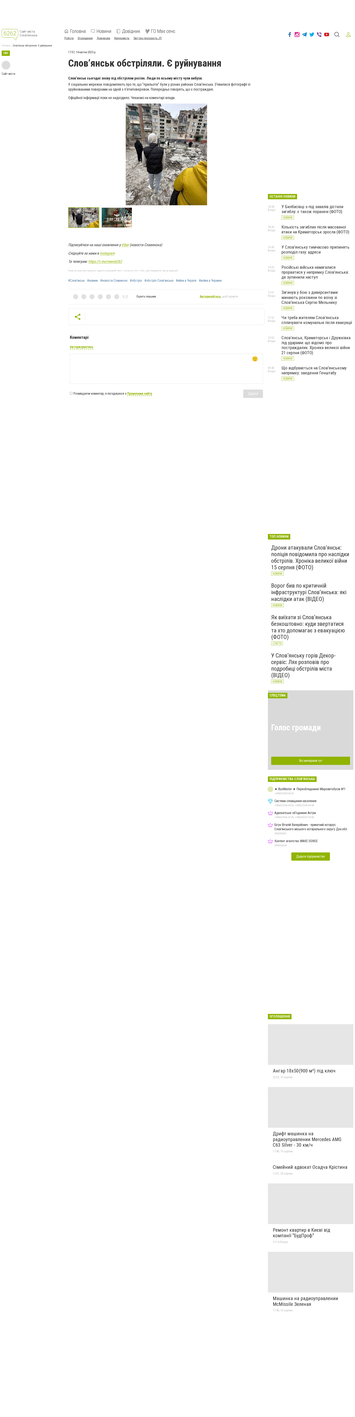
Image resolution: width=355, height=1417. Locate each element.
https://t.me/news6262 (105, 261)
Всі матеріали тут (310, 761)
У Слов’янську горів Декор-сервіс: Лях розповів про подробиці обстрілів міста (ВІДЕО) (303, 665)
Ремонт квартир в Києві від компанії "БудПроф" (301, 1233)
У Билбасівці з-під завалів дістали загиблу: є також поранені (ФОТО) (312, 209)
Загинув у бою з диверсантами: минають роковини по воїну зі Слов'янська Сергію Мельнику (309, 297)
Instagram (107, 253)
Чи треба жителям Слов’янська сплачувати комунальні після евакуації (316, 320)
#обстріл (136, 280)
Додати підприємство (310, 856)
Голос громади (296, 727)
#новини (92, 280)
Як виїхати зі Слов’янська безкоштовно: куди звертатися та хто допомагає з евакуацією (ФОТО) (308, 627)
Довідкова (103, 38)
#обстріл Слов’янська (158, 280)
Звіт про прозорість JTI (148, 38)
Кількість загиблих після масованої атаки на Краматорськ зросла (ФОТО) (315, 229)
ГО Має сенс (163, 31)
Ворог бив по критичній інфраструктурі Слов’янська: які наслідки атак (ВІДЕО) (308, 592)
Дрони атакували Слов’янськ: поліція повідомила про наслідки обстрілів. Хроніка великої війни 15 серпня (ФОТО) (310, 557)
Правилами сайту (139, 393)
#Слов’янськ (76, 280)
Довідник (131, 31)
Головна (78, 31)
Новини (104, 31)
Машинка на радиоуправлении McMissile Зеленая (305, 1301)
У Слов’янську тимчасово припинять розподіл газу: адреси (315, 250)
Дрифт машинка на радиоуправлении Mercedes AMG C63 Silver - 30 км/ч (307, 1139)
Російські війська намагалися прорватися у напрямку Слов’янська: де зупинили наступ (315, 272)
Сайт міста (8, 74)
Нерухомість (121, 38)
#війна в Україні (186, 280)
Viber (125, 245)
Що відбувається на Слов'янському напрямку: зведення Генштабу (314, 370)
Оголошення (85, 38)
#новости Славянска (113, 280)
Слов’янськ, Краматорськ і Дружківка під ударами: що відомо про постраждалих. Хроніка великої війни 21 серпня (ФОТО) (315, 345)
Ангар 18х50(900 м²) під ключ (304, 1071)
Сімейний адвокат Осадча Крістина (310, 1167)
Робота (69, 38)
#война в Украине (210, 280)
